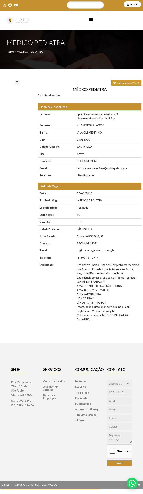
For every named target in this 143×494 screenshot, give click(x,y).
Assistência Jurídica (50, 388)
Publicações (83, 403)
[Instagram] (4, 5)
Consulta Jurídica (54, 381)
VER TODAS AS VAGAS (128, 82)
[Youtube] (15, 5)
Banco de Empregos (49, 397)
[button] (91, 20)
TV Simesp (82, 392)
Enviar (119, 463)
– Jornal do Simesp (87, 409)
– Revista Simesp (86, 414)
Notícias (80, 381)
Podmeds (81, 398)
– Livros (80, 420)
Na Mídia (81, 387)
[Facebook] (10, 5)
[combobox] (119, 383)
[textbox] (116, 383)
